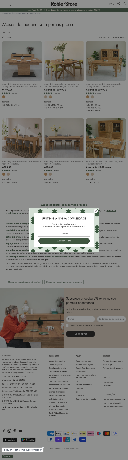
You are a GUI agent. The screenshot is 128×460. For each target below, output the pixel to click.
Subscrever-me (64, 240)
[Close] (96, 211)
